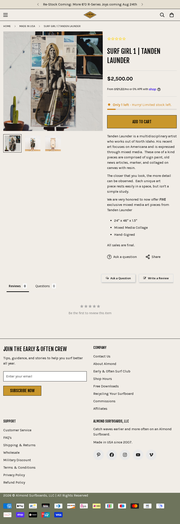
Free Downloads (106, 386)
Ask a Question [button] (120, 278)
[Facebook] (111, 455)
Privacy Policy (14, 475)
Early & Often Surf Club (111, 371)
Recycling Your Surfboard (113, 394)
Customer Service (17, 430)
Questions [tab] (42, 286)
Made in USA (27, 26)
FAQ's (7, 437)
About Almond (104, 364)
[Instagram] (125, 455)
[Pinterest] (98, 455)
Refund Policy (14, 482)
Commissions (104, 401)
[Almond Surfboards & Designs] (90, 15)
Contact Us (101, 356)
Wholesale (11, 452)
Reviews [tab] (15, 286)
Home (7, 26)
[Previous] (38, 4)
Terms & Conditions (19, 467)
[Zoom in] (93, 41)
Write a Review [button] (158, 278)
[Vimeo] (151, 455)
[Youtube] (138, 455)
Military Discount (17, 460)
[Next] (142, 4)
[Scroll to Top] (171, 500)
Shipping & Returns (19, 445)
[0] (172, 15)
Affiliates (100, 408)
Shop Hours (102, 379)
